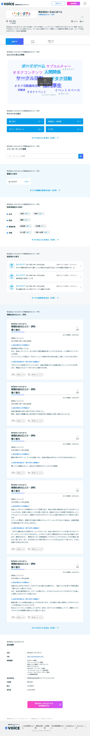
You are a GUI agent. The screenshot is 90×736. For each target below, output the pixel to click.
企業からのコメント (51, 42)
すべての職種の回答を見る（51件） (44, 190)
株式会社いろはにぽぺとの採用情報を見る (44, 704)
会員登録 (73, 3)
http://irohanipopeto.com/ (35, 656)
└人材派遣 (12, 23)
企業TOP (14, 41)
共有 (77, 330)
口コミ (33, 42)
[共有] (82, 17)
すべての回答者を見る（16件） (44, 297)
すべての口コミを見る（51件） (44, 138)
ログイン (58, 3)
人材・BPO (12, 21)
